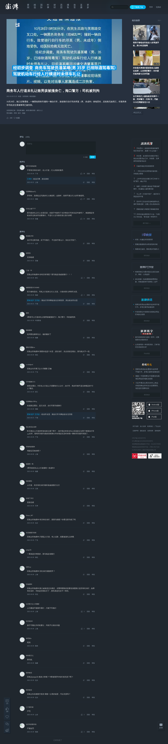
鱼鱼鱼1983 (29, 236)
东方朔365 (29, 621)
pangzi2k (28, 550)
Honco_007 (29, 515)
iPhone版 (155, 411)
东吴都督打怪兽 (31, 533)
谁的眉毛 (29, 481)
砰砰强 (28, 253)
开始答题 (147, 353)
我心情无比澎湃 (31, 427)
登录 (151, 7)
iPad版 (154, 417)
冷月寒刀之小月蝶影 (32, 604)
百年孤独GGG (30, 382)
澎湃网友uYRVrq (31, 401)
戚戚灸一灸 (29, 464)
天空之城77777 (31, 209)
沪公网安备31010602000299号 (142, 441)
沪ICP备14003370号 (139, 438)
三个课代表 (29, 707)
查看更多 (147, 255)
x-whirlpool (29, 364)
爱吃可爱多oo (30, 347)
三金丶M (29, 270)
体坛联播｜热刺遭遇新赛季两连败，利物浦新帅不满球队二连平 (146, 280)
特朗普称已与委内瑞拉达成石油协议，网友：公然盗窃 (147, 273)
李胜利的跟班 (30, 447)
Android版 (155, 405)
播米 (27, 313)
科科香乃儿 (29, 655)
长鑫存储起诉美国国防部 (145, 166)
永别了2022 (29, 498)
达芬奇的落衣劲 (31, 724)
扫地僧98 (29, 584)
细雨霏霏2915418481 (32, 287)
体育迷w (29, 638)
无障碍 (158, 7)
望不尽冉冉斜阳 (31, 166)
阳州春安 (29, 673)
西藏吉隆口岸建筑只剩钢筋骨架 (148, 209)
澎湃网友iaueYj (31, 191)
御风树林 (29, 330)
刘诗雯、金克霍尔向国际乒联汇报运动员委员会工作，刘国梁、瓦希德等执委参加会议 (146, 158)
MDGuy (28, 567)
